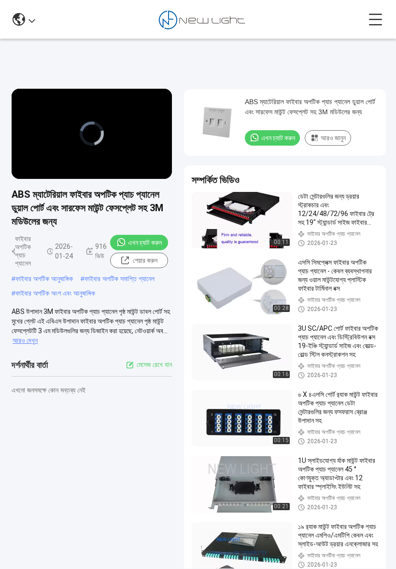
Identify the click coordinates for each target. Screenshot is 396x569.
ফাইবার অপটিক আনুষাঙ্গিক (44, 279)
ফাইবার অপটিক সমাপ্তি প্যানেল (120, 279)
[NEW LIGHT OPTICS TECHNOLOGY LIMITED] (202, 19)
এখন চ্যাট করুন (145, 242)
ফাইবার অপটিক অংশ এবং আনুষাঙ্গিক (55, 293)
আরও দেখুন (25, 340)
